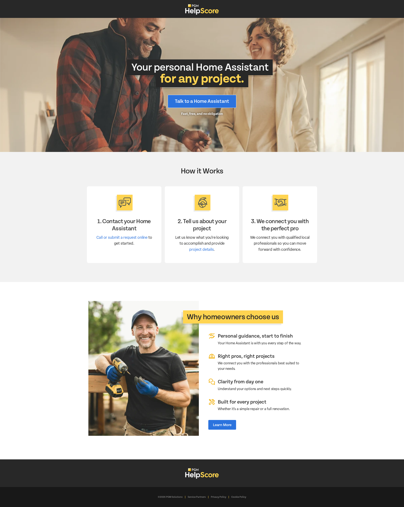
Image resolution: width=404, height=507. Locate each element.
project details (201, 249)
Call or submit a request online (122, 237)
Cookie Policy (238, 497)
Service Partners (197, 497)
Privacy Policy (218, 497)
